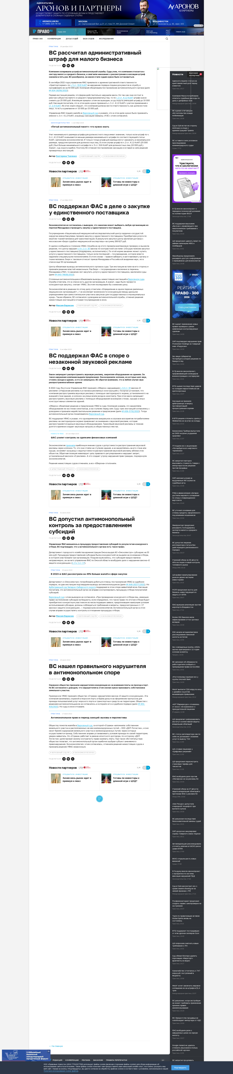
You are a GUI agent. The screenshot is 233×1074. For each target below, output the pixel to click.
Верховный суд (90, 113)
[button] (64, 65)
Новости (177, 74)
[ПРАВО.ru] (43, 31)
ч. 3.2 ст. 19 (125, 388)
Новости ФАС (57, 434)
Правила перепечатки (116, 1060)
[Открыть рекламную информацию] (199, 201)
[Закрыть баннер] (48, 1051)
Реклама (86, 1060)
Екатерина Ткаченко (66, 156)
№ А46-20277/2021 (135, 584)
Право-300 (38, 39)
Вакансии (98, 1060)
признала (70, 445)
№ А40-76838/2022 (64, 274)
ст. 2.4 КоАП (55, 106)
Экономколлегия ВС (115, 156)
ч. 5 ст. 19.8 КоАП (79, 85)
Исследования (106, 39)
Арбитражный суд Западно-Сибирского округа (72, 587)
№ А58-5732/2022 (130, 411)
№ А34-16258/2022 (58, 90)
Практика (55, 570)
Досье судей (72, 39)
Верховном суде (136, 279)
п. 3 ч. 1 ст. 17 (78, 563)
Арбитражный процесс (63, 469)
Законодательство (60, 123)
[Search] (167, 39)
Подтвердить (180, 1068)
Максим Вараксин (65, 305)
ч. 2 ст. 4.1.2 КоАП (124, 98)
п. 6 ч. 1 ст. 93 (83, 248)
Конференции (54, 39)
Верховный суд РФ (91, 156)
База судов (88, 39)
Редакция (57, 1060)
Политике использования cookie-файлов (61, 1071)
